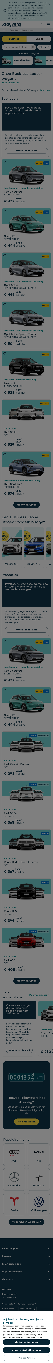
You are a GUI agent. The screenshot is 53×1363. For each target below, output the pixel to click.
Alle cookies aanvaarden (26, 1342)
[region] (26, 1337)
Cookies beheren (26, 1358)
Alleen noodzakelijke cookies (26, 1350)
